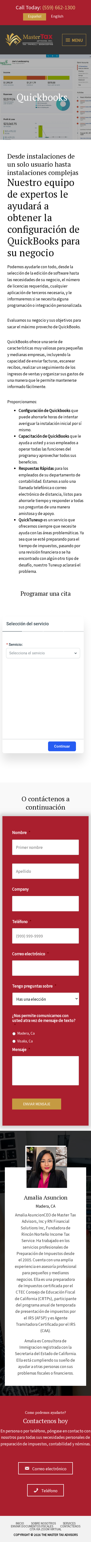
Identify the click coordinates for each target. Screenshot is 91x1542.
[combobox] (40, 653)
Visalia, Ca (25, 1041)
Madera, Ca (26, 1033)
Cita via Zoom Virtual (45, 1529)
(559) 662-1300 (58, 7)
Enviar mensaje (36, 1103)
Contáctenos (70, 1526)
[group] (43, 685)
